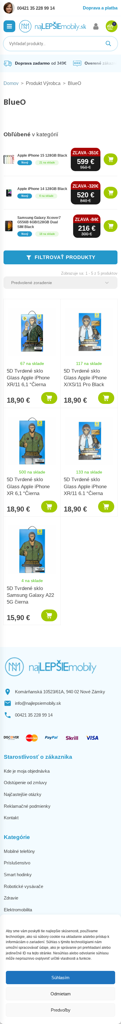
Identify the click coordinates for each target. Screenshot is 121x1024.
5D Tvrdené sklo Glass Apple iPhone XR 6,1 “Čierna (28, 486)
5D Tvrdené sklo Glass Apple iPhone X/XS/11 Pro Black (85, 377)
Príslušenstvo (17, 862)
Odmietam (61, 993)
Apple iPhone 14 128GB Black (42, 189)
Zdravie (11, 897)
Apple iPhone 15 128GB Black (42, 155)
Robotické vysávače (23, 886)
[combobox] (55, 282)
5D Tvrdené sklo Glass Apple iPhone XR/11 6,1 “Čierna (28, 377)
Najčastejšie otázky (22, 794)
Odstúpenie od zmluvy (25, 782)
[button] (9, 26)
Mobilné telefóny (19, 851)
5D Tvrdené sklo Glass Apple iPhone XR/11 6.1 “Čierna (85, 486)
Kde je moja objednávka (27, 771)
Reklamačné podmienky (27, 806)
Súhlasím (60, 977)
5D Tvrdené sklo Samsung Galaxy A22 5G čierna (30, 595)
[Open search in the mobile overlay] (60, 44)
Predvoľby (60, 1009)
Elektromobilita (18, 909)
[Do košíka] (110, 159)
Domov (11, 83)
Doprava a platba (100, 7)
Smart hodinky (18, 874)
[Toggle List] (107, 282)
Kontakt (11, 817)
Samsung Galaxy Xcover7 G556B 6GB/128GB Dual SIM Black (39, 222)
